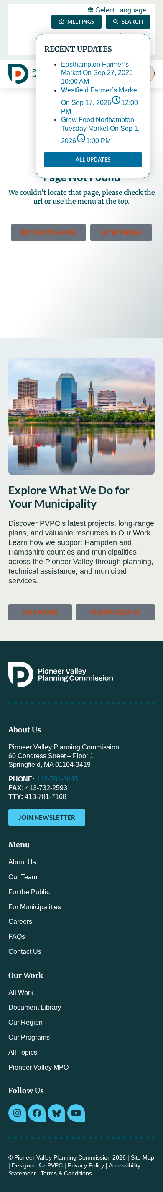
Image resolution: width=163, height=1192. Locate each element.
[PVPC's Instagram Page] (17, 1113)
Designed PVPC (37, 1165)
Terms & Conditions (66, 1173)
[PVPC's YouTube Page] (76, 1113)
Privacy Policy (86, 1165)
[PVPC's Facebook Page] (37, 1113)
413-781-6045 (57, 779)
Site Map (142, 1158)
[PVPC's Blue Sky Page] (56, 1113)
